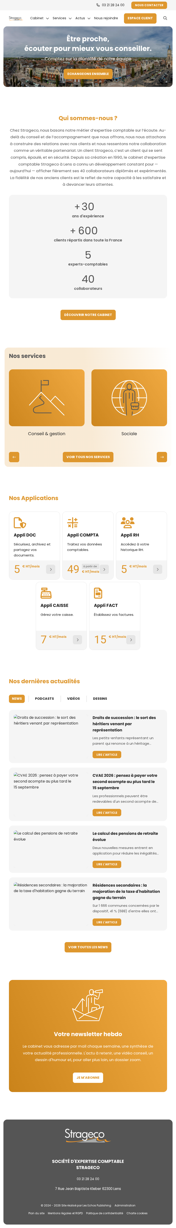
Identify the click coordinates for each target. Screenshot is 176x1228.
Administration (125, 1205)
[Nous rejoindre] (107, 18)
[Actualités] (83, 18)
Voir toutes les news (88, 947)
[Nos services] (62, 18)
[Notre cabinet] (39, 18)
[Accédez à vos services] (140, 18)
